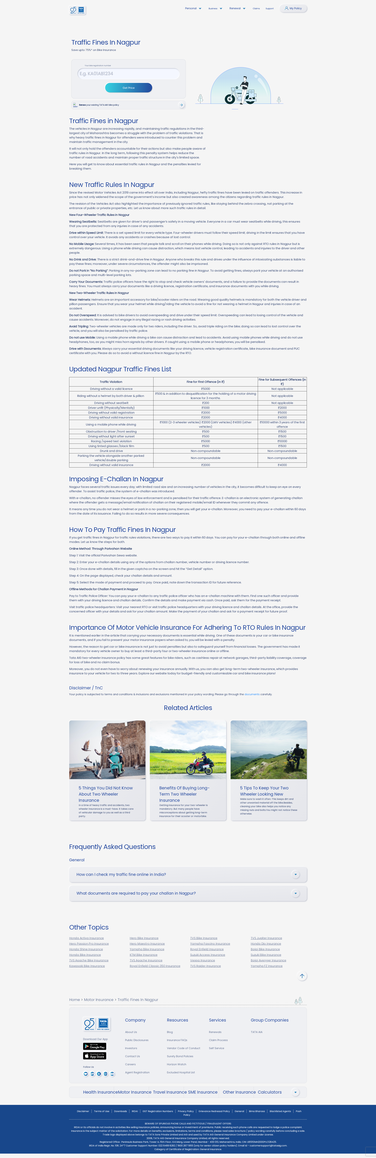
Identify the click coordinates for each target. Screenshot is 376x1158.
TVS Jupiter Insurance (266, 938)
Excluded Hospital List (181, 1072)
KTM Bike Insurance (143, 955)
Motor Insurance (98, 999)
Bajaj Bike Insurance (265, 949)
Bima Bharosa (257, 1111)
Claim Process (218, 1040)
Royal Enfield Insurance (207, 949)
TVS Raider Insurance (205, 966)
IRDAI (135, 1111)
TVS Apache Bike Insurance (89, 960)
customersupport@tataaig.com (268, 1145)
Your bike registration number (98, 65)
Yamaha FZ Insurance (267, 966)
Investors (131, 1048)
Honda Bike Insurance (85, 955)
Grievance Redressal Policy (214, 1111)
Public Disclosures (136, 1040)
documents (252, 694)
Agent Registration (137, 1072)
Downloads (120, 1111)
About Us (131, 1032)
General (239, 1111)
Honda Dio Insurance (266, 944)
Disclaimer (83, 1111)
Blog (170, 1032)
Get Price (129, 88)
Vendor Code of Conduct (183, 1048)
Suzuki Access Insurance (207, 955)
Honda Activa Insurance (86, 938)
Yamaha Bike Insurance (147, 949)
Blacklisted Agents (280, 1111)
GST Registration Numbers (158, 1111)
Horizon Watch (176, 1064)
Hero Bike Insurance (144, 938)
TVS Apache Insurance (146, 960)
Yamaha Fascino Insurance (210, 944)
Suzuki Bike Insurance (266, 955)
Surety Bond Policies (180, 1056)
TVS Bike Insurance (203, 938)
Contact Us (132, 1056)
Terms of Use (101, 1111)
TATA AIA (256, 1032)
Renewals (215, 1032)
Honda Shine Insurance (86, 949)
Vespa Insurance (202, 960)
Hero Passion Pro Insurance (89, 944)
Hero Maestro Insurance (147, 944)
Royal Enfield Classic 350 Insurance (155, 966)
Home (74, 999)
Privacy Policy (186, 1111)
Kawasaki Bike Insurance (87, 966)
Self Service (216, 1048)
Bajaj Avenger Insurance (268, 960)
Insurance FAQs (177, 1040)
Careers (130, 1064)
